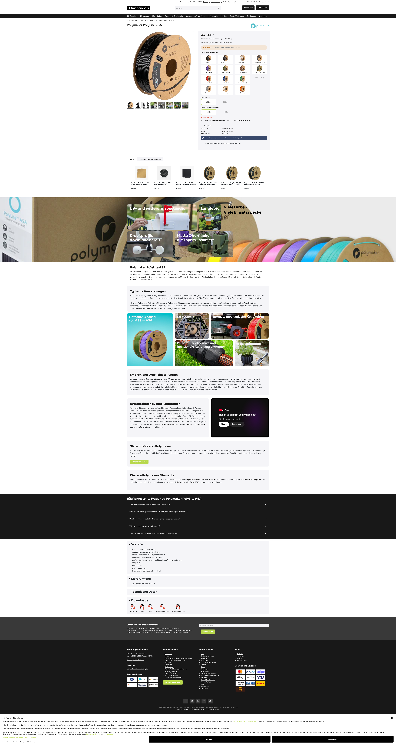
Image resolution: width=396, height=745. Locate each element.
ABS (154, 271)
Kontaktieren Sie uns (207, 656)
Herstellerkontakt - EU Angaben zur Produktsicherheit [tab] (223, 143)
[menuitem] (237, 16)
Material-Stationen (169, 424)
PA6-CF (193, 482)
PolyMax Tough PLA (254, 479)
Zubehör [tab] (131, 159)
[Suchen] (218, 8)
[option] (198, 178)
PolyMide (181, 482)
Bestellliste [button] (208, 126)
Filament (143, 20)
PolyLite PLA (214, 479)
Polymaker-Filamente (194, 479)
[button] (130, 66)
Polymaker (152, 20)
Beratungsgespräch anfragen (212, 2)
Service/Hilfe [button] (263, 2)
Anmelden (248, 8)
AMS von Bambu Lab (195, 424)
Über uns (204, 658)
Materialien (134, 20)
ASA (132, 271)
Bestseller (240, 654)
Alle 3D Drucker (242, 660)
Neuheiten (240, 656)
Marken (239, 658)
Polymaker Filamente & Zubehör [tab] (150, 159)
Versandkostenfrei (186, 2)
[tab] (198, 544)
